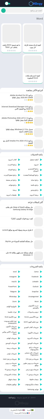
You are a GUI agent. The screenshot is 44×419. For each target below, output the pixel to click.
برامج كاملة (12, 397)
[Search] (3, 10)
